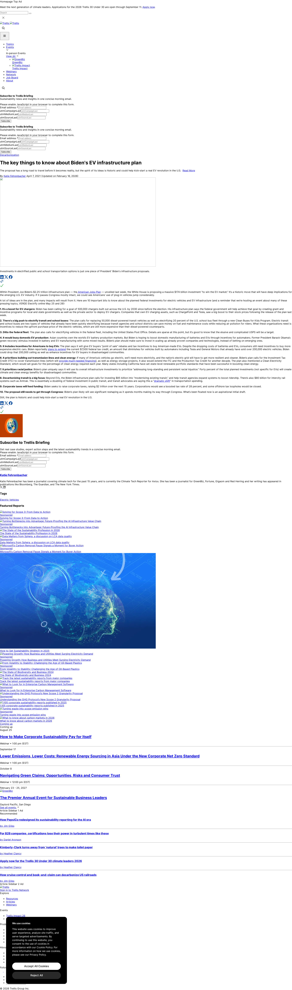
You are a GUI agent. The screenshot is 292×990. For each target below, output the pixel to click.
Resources (12, 898)
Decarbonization (9, 154)
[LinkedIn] (2, 277)
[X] (6, 277)
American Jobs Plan (89, 291)
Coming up (6, 723)
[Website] (146, 283)
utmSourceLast (8, 117)
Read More (188, 170)
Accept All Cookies (36, 966)
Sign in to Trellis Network (14, 890)
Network (11, 74)
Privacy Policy (38, 954)
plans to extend (57, 349)
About (9, 80)
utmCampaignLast (10, 110)
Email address (9, 107)
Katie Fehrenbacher (15, 175)
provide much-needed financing (77, 360)
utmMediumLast (9, 114)
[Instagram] (6, 971)
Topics (10, 44)
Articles (10, 901)
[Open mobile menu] (4, 36)
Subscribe (5, 121)
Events (10, 47)
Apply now (149, 7)
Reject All (36, 975)
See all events (8, 807)
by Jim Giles (7, 825)
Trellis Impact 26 (15, 915)
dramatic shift (162, 380)
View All (11, 56)
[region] (36, 950)
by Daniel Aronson (10, 839)
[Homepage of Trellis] (4, 887)
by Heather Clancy (10, 853)
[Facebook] (10, 277)
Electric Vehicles (9, 499)
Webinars (11, 71)
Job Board (12, 77)
